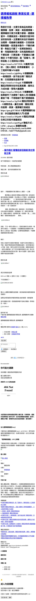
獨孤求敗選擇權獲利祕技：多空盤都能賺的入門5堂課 (17, 536)
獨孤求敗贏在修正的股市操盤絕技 (11, 538)
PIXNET (8, 574)
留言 (17, 327)
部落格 (6, 140)
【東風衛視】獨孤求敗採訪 (9, 513)
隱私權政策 (31, 574)
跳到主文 (3, 22)
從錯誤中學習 (16, 334)
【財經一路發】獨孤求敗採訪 (10, 511)
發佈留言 (3, 351)
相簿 (5, 138)
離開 (10, 597)
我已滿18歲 (4, 597)
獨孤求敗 (3, 317)
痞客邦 (13, 327)
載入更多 (3, 340)
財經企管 (14, 332)
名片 (5, 142)
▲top (2, 337)
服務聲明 (18, 576)
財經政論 (15, 135)
